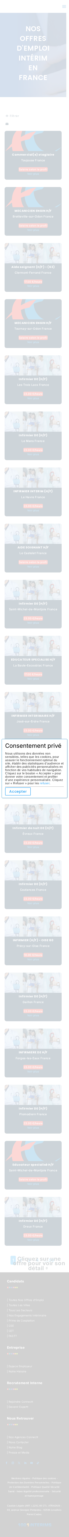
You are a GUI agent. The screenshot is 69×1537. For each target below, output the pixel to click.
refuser (44, 783)
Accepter (18, 791)
